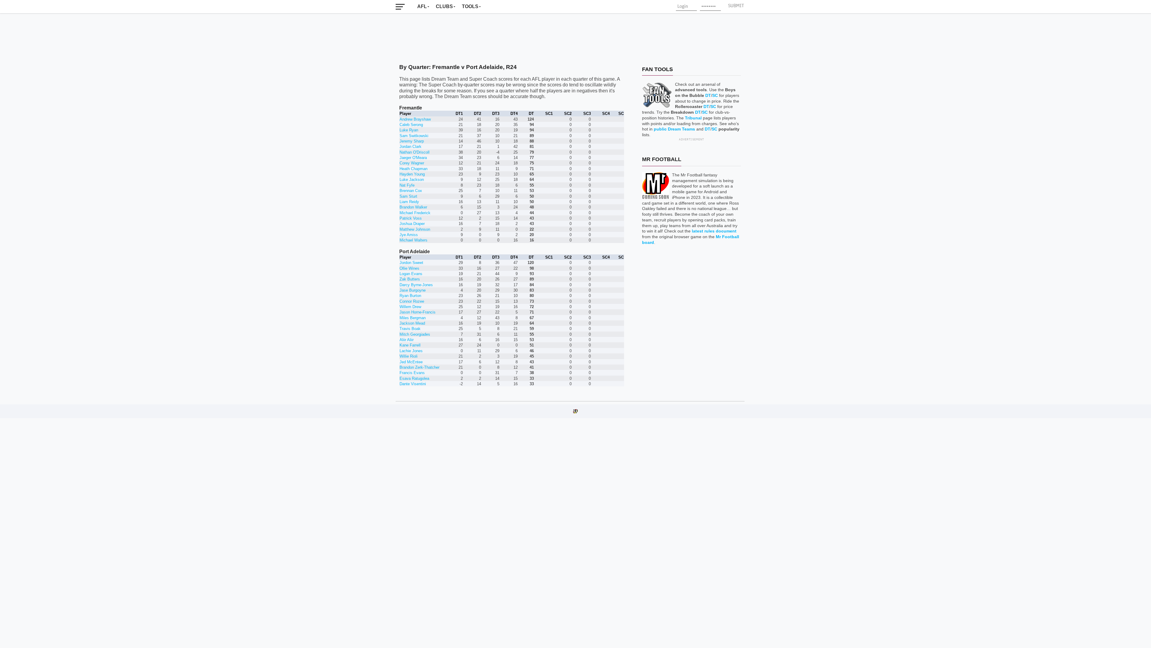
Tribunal (693, 118)
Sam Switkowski (414, 136)
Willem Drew (410, 306)
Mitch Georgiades (415, 334)
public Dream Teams (674, 129)
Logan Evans (411, 274)
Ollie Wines (409, 268)
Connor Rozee (412, 301)
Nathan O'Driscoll (415, 152)
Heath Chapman (413, 168)
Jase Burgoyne (413, 290)
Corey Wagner (412, 163)
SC (715, 95)
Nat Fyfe (407, 185)
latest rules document (714, 231)
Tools (470, 6)
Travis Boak (410, 328)
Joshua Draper (412, 223)
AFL (422, 6)
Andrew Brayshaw (415, 119)
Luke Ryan (409, 130)
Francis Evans (412, 372)
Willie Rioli (409, 356)
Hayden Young (412, 174)
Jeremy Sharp (412, 141)
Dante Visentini (413, 384)
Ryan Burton (410, 295)
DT (708, 95)
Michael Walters (413, 240)
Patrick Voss (411, 218)
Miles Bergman (413, 318)
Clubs (444, 6)
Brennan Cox (411, 190)
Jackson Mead (412, 323)
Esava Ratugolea (414, 378)
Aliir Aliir (407, 340)
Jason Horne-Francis (418, 312)
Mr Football (661, 159)
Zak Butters (410, 279)
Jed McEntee (411, 362)
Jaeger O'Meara (413, 157)
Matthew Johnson (415, 229)
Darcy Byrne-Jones (416, 285)
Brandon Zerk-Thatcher (419, 367)
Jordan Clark (410, 146)
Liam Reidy (409, 202)
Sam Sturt (408, 196)
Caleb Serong (411, 124)
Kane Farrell (410, 345)
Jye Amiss (409, 234)
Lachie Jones (411, 351)
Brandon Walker (413, 207)
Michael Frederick (415, 213)
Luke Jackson (412, 179)
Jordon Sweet (411, 262)
